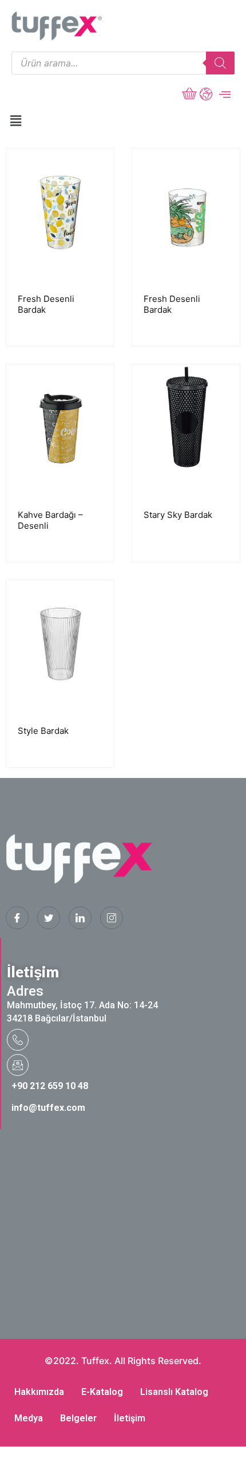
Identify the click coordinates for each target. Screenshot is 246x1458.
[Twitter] (48, 917)
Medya (28, 1418)
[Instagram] (111, 917)
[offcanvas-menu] (225, 94)
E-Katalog (102, 1391)
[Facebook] (17, 917)
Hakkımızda (39, 1391)
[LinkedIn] (80, 917)
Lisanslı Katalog (174, 1391)
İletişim (129, 1418)
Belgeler (78, 1418)
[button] (15, 120)
